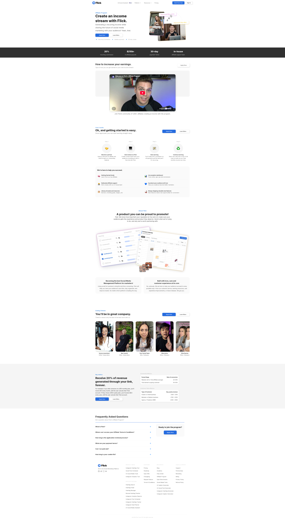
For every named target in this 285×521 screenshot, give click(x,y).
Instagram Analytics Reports (134, 496)
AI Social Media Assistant (133, 507)
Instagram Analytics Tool (133, 476)
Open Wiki (146, 473)
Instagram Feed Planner (132, 505)
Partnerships (179, 471)
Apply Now (102, 35)
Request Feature (148, 479)
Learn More (116, 35)
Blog (158, 468)
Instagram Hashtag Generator (165, 491)
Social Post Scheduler (132, 471)
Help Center (160, 473)
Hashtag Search (130, 485)
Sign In (189, 3)
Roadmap (146, 471)
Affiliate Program (161, 476)
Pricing (146, 468)
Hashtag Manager (131, 490)
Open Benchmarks (162, 479)
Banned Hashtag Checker (133, 493)
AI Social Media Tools (132, 473)
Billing (177, 476)
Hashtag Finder (130, 487)
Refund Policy (180, 482)
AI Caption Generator (163, 485)
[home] (96, 2)
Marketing (178, 473)
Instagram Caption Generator (165, 494)
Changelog (147, 476)
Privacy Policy (180, 479)
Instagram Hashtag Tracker (133, 502)
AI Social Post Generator (164, 488)
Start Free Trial (178, 3)
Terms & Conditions (149, 482)
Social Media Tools (162, 482)
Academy (159, 471)
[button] (137, 3)
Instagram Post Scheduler (133, 499)
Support (178, 468)
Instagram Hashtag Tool (132, 468)
